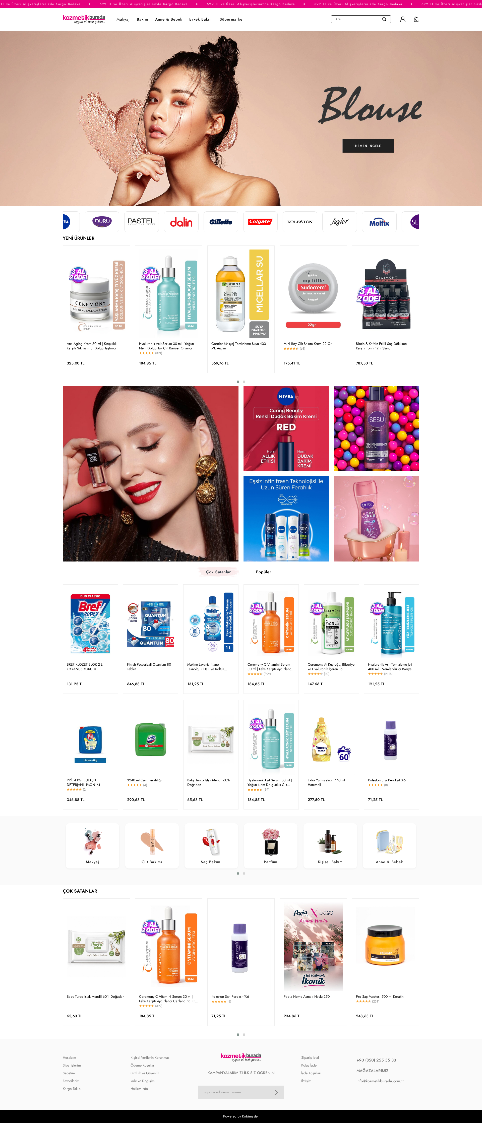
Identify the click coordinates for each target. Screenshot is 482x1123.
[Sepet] (413, 19)
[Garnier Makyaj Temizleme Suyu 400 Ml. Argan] (241, 293)
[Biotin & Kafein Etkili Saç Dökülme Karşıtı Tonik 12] (385, 293)
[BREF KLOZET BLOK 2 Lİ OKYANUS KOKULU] (90, 623)
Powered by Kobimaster (241, 1116)
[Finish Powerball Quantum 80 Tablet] (150, 623)
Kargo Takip (72, 1088)
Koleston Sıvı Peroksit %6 (387, 780)
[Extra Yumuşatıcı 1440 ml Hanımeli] (331, 739)
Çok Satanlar (218, 572)
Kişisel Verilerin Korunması (150, 1057)
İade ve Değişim (143, 1080)
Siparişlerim (72, 1065)
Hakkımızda (139, 1088)
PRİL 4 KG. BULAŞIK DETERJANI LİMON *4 (83, 782)
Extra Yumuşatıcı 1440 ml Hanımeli (326, 782)
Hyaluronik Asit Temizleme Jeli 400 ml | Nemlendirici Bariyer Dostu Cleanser (390, 666)
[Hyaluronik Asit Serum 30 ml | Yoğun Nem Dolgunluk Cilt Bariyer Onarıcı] (168, 293)
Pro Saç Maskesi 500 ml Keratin (379, 996)
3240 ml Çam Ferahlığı (144, 780)
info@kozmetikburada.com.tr (380, 1081)
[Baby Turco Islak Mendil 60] (210, 739)
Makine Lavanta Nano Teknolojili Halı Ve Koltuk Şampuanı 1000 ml (205, 666)
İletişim (306, 1080)
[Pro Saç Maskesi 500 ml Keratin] (385, 946)
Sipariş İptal (310, 1057)
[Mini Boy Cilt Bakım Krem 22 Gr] (313, 293)
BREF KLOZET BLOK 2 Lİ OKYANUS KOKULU (85, 666)
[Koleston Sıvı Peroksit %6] (391, 739)
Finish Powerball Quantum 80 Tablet (149, 666)
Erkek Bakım (201, 19)
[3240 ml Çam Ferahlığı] (150, 739)
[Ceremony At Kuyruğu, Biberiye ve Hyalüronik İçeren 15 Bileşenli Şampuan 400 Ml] (331, 623)
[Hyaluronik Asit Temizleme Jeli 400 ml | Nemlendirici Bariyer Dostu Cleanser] (391, 623)
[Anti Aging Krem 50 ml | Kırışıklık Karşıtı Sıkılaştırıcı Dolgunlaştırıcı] (96, 293)
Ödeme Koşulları (143, 1065)
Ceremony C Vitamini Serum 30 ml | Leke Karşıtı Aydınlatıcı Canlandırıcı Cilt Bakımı (270, 666)
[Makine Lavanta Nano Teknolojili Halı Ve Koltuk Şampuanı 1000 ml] (210, 623)
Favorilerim (71, 1080)
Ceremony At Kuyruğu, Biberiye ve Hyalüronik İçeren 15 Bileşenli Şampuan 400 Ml (331, 666)
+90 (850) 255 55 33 (376, 1060)
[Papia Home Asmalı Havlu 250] (313, 946)
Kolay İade (309, 1065)
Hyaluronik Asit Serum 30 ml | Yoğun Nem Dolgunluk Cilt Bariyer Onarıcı (166, 345)
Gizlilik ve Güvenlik (145, 1073)
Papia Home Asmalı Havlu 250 (307, 996)
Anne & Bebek (168, 19)
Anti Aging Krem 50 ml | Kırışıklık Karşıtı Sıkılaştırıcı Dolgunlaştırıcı (91, 345)
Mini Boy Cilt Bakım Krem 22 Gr (308, 343)
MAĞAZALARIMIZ (372, 1071)
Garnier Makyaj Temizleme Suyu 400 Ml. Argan (238, 345)
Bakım (142, 19)
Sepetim (69, 1073)
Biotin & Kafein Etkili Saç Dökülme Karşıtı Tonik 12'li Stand (381, 345)
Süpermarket (232, 19)
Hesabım (69, 1057)
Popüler (263, 572)
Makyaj (123, 19)
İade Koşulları (311, 1073)
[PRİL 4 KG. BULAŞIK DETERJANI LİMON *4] (90, 739)
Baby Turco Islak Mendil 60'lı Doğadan (208, 782)
